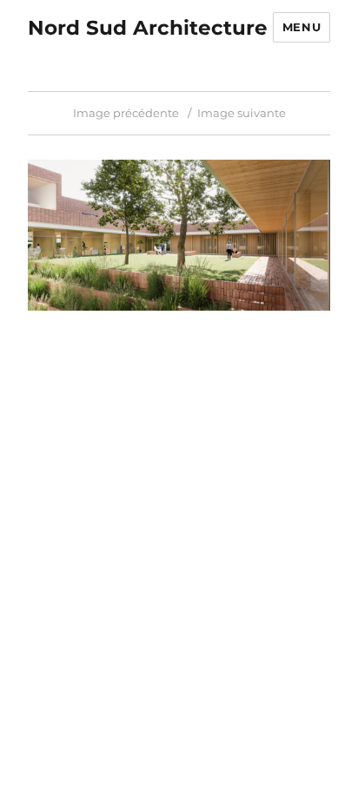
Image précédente (126, 113)
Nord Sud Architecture (148, 28)
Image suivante (241, 113)
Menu (301, 27)
